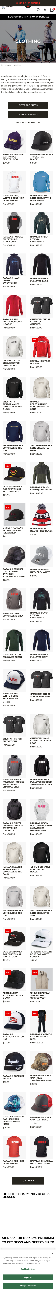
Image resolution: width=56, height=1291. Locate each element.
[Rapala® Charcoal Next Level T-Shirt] (41, 1147)
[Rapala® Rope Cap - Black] (14, 1062)
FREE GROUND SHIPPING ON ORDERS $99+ (28, 17)
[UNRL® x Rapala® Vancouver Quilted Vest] (41, 979)
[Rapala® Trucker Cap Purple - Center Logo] (14, 141)
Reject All (28, 1277)
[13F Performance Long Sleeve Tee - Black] (41, 853)
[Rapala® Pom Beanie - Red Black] (41, 514)
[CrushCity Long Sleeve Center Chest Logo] (14, 347)
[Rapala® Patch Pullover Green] (14, 640)
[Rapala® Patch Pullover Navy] (41, 640)
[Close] (52, 1253)
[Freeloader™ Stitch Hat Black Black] (14, 979)
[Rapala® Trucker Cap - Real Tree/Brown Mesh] (41, 1062)
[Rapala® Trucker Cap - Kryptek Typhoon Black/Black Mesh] (14, 556)
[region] (28, 1270)
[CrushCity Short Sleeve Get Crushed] (41, 306)
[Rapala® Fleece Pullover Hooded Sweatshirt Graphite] (14, 810)
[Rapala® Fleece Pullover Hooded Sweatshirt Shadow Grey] (14, 766)
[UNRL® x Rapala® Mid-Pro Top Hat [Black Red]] (14, 514)
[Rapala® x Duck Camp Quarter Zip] (41, 473)
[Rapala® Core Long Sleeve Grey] (14, 599)
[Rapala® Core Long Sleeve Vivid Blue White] (41, 182)
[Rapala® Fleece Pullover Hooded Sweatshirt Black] (41, 766)
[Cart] (52, 10)
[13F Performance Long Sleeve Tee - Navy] (14, 432)
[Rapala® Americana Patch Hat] (14, 1021)
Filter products (28, 105)
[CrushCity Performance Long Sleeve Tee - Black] (14, 388)
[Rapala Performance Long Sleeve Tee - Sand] (41, 388)
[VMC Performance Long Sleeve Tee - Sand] (41, 897)
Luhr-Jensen (6, 65)
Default (28, 114)
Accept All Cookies (28, 1286)
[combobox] (28, 114)
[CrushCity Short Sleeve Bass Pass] (41, 680)
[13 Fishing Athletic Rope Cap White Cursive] (41, 938)
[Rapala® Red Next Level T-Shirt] (14, 1147)
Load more (28, 1180)
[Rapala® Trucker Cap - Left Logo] (41, 1103)
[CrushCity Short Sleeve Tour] (14, 725)
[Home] (8, 10)
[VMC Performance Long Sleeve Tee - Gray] (41, 432)
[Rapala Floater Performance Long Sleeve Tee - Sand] (14, 853)
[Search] (38, 10)
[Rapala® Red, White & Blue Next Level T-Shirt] (14, 182)
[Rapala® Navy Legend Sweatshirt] (14, 264)
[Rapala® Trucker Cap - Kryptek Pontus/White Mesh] (14, 1103)
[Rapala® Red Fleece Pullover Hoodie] (14, 306)
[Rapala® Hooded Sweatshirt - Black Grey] (14, 223)
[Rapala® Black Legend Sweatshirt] (41, 599)
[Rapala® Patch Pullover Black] (41, 264)
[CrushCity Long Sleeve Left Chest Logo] (41, 725)
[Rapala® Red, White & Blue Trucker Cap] (14, 680)
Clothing (28, 41)
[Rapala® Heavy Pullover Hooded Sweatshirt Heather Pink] (41, 810)
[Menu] (21, 10)
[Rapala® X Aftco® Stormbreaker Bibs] (41, 1021)
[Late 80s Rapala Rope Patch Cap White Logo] (14, 938)
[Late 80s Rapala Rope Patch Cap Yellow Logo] (14, 473)
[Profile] (45, 10)
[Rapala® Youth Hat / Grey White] (41, 556)
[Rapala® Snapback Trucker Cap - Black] (41, 141)
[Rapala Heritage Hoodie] (41, 347)
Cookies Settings (28, 1269)
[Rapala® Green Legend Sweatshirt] (41, 223)
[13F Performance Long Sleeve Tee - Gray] (14, 897)
